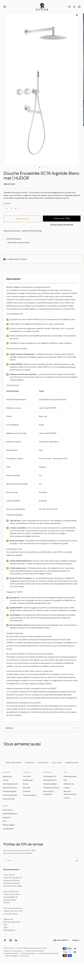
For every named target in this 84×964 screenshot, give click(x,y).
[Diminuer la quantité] (7, 208)
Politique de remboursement (13, 951)
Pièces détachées (70, 776)
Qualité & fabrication (10, 814)
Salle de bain (7, 776)
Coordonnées (24, 956)
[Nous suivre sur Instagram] (10, 940)
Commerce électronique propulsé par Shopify (31, 948)
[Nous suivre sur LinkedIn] (16, 940)
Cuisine (5, 780)
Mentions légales (9, 825)
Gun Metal (27, 776)
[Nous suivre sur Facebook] (5, 940)
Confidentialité (8, 829)
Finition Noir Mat (8, 799)
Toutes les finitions (29, 795)
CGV (4, 821)
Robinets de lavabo (10, 791)
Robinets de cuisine (10, 788)
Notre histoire (8, 810)
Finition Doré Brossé (10, 795)
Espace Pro (7, 817)
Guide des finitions (50, 780)
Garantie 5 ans (69, 784)
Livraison (67, 788)
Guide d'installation (50, 784)
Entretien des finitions (51, 788)
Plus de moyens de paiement (61, 224)
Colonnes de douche (10, 784)
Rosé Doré (26, 791)
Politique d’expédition (28, 953)
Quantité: (7, 203)
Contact (67, 798)
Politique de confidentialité (34, 951)
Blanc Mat (26, 788)
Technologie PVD (49, 776)
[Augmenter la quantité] (16, 208)
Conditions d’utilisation (11, 953)
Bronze (25, 784)
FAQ (65, 780)
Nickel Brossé (28, 780)
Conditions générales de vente (48, 953)
